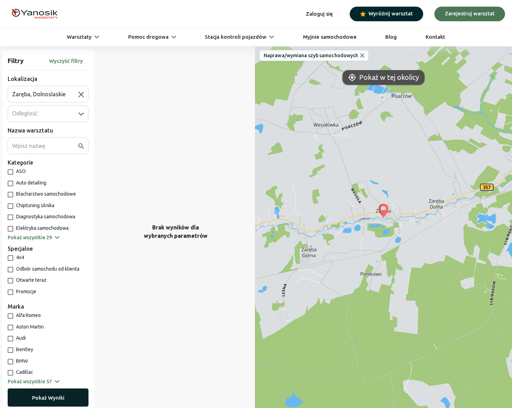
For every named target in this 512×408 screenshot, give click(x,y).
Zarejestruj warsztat (470, 13)
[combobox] (45, 94)
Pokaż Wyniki (48, 398)
